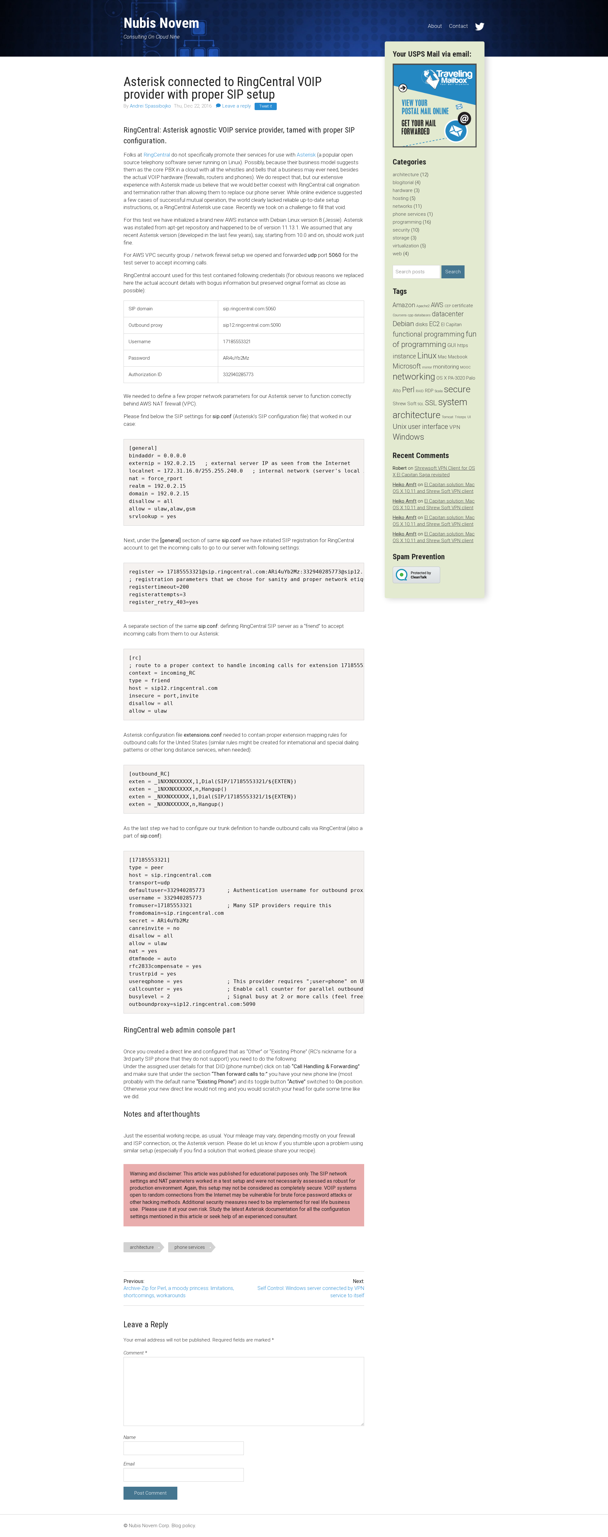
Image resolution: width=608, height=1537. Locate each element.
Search (453, 272)
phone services (189, 1247)
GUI (451, 345)
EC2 (434, 324)
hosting (400, 198)
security (401, 230)
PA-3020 (456, 378)
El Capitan (451, 324)
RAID (420, 391)
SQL (421, 404)
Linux (427, 355)
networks (402, 206)
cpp (410, 315)
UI (469, 417)
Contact (458, 26)
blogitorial (403, 182)
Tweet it (265, 106)
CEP (448, 306)
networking (414, 376)
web (397, 254)
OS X (441, 378)
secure (457, 389)
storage (401, 238)
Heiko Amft (404, 484)
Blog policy (183, 1525)
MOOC (465, 367)
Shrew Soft (404, 403)
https (462, 345)
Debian (403, 323)
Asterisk (306, 155)
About (435, 26)
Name (130, 1437)
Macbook (457, 357)
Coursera (400, 315)
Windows (408, 437)
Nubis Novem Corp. (149, 1525)
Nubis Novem (161, 23)
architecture (142, 1247)
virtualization (406, 246)
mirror (427, 367)
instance (404, 356)
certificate (462, 305)
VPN (454, 427)
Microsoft (407, 366)
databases (423, 315)
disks (421, 324)
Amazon (404, 305)
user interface (428, 427)
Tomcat (447, 417)
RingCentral (156, 155)
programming (407, 222)
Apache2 (423, 306)
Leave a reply (236, 106)
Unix (400, 426)
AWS (437, 305)
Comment (135, 1353)
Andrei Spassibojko (151, 106)
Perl (408, 389)
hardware (403, 190)
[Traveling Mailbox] (435, 146)
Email (129, 1464)
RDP (429, 391)
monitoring (446, 366)
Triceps (460, 417)
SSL (431, 403)
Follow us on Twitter (479, 26)
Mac (442, 357)
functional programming (429, 334)
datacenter (448, 314)
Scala (439, 391)
